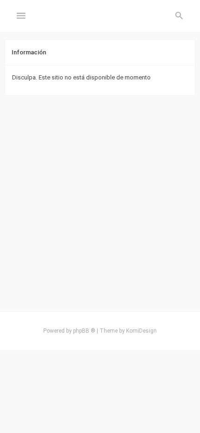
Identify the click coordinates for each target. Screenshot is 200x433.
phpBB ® (84, 331)
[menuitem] (179, 16)
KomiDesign (141, 331)
